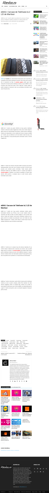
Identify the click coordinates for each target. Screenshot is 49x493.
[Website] (25, 381)
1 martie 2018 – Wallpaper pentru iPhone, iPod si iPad (26, 420)
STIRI (2, 6)
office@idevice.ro (23, 486)
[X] (22, 381)
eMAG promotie (19, 343)
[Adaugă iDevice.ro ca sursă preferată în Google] (16, 124)
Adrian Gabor (6, 23)
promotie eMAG (16, 346)
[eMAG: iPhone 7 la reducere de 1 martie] (27, 433)
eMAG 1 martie (22, 341)
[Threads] (43, 472)
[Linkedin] (15, 381)
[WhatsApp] (37, 472)
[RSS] (43, 469)
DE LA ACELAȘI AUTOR (15, 387)
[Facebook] (11, 381)
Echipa (40, 491)
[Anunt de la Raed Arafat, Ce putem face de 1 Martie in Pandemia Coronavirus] (27, 393)
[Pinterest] (18, 381)
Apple (19, 6)
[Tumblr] (20, 381)
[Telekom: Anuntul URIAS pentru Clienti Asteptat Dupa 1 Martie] (5, 422)
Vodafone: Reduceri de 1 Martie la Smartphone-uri (24, 354)
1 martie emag (18, 340)
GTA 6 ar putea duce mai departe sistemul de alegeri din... (43, 56)
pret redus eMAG (4, 346)
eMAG (5, 9)
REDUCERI (6, 6)
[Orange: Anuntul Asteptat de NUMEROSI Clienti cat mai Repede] (27, 409)
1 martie (7, 340)
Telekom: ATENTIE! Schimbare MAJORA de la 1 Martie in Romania (16, 398)
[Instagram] (13, 381)
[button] (46, 6)
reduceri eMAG (21, 348)
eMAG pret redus (12, 343)
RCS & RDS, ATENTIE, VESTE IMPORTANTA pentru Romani (16, 427)
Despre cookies (35, 491)
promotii (21, 346)
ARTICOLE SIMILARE (6, 387)
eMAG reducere (25, 343)
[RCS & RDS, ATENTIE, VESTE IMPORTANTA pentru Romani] (16, 422)
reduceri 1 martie (15, 348)
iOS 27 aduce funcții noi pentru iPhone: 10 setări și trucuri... (43, 50)
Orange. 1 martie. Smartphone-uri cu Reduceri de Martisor (5, 439)
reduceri (9, 348)
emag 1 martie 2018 (4, 343)
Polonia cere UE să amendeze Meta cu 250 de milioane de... (43, 28)
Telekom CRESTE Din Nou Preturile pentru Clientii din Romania (16, 414)
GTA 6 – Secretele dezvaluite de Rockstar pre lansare (41, 99)
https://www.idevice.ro (13, 362)
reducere (25, 346)
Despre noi (11, 491)
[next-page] (4, 443)
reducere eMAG (4, 348)
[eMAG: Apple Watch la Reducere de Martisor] (16, 433)
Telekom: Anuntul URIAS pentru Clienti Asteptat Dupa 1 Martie (5, 427)
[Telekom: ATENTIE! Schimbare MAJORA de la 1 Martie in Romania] (16, 393)
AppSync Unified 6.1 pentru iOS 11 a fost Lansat (8, 354)
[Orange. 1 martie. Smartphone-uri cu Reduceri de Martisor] (5, 434)
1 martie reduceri (12, 341)
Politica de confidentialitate (26, 491)
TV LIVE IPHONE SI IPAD (13, 6)
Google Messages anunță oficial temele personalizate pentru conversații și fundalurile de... (43, 35)
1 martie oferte (24, 340)
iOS (26, 6)
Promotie (10, 346)
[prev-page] (1, 443)
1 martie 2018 (12, 340)
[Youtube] (27, 381)
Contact (43, 491)
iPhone (23, 6)
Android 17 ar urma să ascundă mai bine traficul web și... (43, 16)
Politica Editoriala (17, 491)
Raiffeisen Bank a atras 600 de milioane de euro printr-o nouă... (44, 22)
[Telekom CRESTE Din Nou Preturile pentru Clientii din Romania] (16, 409)
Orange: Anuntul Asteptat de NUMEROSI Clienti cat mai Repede (27, 414)
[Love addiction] (40, 130)
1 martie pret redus (4, 341)
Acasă (2, 9)
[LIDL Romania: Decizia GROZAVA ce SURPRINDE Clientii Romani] (5, 409)
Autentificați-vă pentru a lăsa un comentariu (10, 450)
